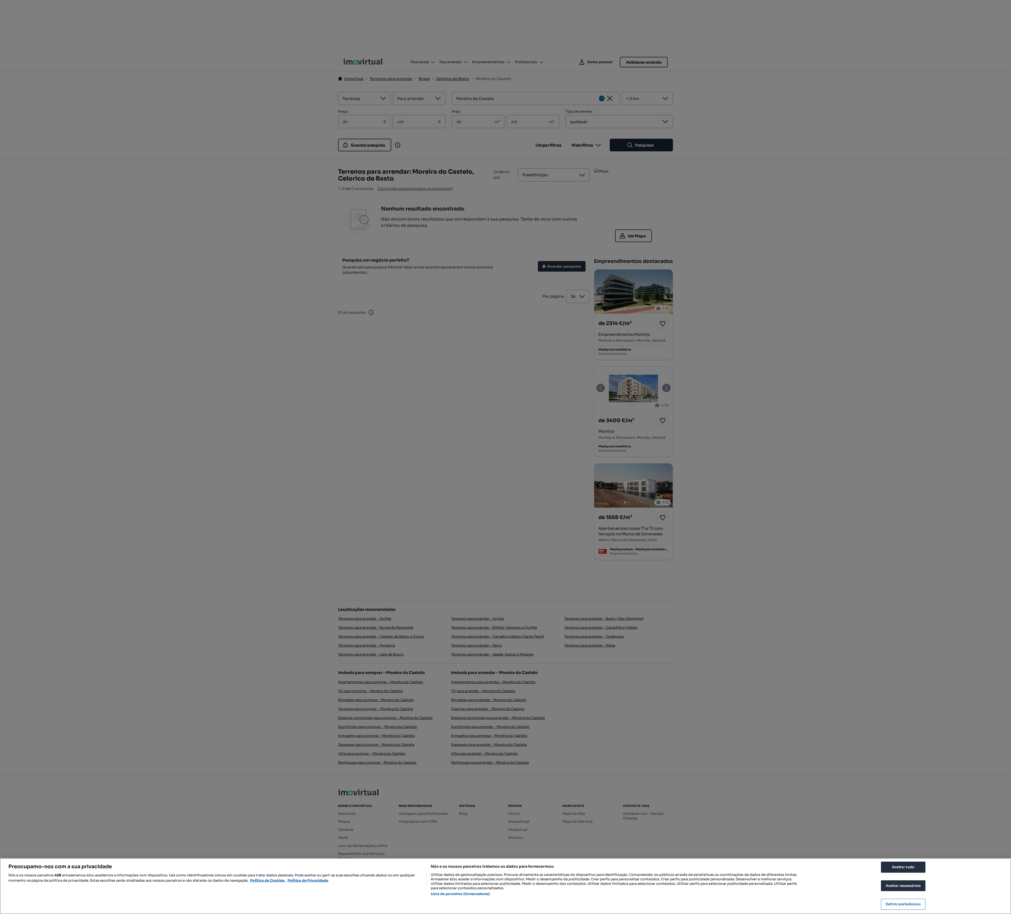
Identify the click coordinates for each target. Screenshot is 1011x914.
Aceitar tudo (903, 867)
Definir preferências (903, 904)
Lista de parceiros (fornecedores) (460, 894)
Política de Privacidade (308, 880)
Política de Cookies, (268, 880)
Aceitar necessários (903, 885)
